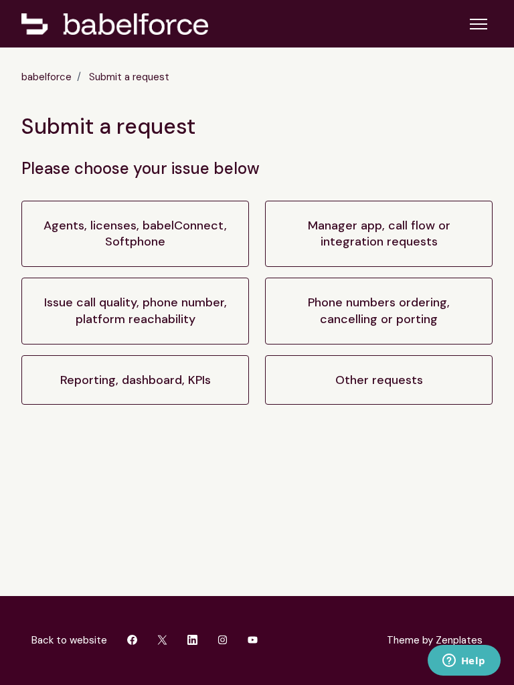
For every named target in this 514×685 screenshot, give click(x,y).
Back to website (69, 640)
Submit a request (129, 77)
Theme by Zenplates (434, 640)
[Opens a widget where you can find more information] (464, 661)
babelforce (46, 77)
